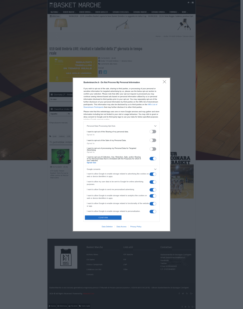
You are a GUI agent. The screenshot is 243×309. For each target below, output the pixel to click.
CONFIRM (103, 218)
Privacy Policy (135, 227)
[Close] (165, 82)
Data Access (121, 227)
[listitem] (121, 126)
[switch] (153, 131)
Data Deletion (107, 227)
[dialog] (121, 154)
